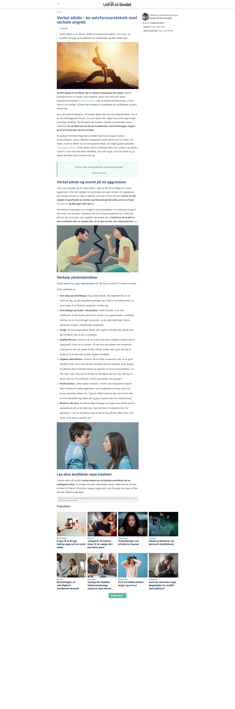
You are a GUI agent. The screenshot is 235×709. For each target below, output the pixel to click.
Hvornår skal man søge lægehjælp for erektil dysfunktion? (162, 585)
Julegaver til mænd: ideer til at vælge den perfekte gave (100, 544)
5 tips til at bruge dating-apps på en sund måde (71, 544)
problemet (62, 203)
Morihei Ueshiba (87, 100)
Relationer (62, 538)
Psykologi (122, 538)
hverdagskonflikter (66, 147)
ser (135, 221)
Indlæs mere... (117, 595)
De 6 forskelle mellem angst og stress (131, 584)
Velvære (152, 538)
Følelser (91, 579)
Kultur (59, 12)
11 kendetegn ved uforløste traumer (128, 543)
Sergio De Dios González (161, 18)
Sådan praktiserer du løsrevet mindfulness (161, 543)
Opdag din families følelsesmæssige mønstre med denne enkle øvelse (99, 585)
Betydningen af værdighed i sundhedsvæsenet (68, 585)
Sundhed (152, 579)
